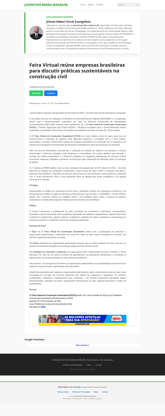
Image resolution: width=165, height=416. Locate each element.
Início (83, 4)
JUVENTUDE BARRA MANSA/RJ (46, 5)
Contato (99, 4)
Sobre (90, 4)
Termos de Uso (63, 392)
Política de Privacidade (72, 365)
